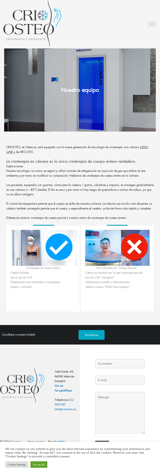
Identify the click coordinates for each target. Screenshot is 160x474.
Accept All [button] (39, 464)
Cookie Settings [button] (17, 464)
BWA (61, 441)
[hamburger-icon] (152, 24)
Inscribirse (91, 335)
